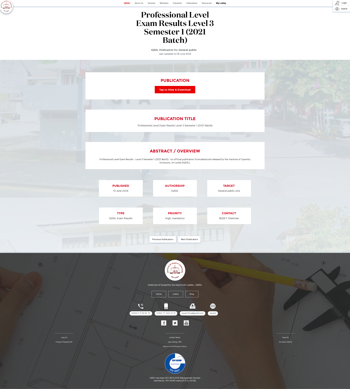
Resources (207, 3)
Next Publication (189, 239)
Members (164, 3)
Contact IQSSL (285, 342)
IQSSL (127, 3)
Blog (192, 294)
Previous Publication (162, 239)
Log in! (64, 337)
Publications (191, 3)
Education (177, 3)
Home (159, 294)
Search (285, 337)
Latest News (174, 337)
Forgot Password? (64, 342)
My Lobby (221, 3)
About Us (139, 3)
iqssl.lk (213, 313)
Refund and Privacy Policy (175, 346)
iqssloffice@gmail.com (192, 313)
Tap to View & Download (175, 89)
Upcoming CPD (175, 342)
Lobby (176, 294)
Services (151, 3)
